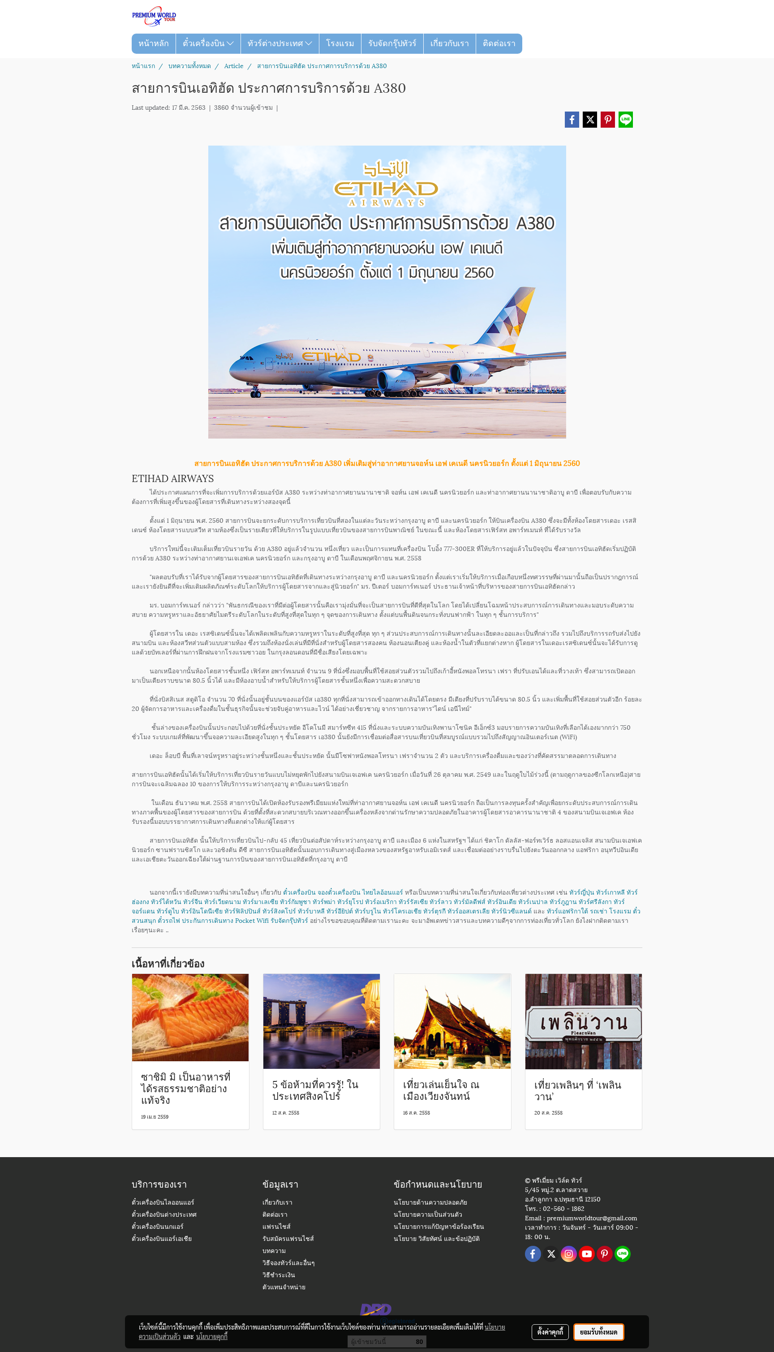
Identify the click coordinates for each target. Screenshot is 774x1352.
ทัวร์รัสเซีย (413, 901)
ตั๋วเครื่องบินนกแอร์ (158, 1227)
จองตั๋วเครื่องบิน (339, 891)
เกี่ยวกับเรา (449, 43)
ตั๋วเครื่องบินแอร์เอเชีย (162, 1239)
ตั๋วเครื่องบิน (205, 43)
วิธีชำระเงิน (278, 1275)
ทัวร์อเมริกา (381, 901)
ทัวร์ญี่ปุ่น (581, 891)
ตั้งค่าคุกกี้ (550, 1332)
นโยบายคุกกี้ (212, 1336)
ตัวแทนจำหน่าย (283, 1287)
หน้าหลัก (153, 43)
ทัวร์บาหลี (311, 910)
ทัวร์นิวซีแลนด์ (511, 910)
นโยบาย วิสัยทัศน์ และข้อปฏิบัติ (437, 1239)
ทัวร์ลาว (441, 901)
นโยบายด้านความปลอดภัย (430, 1203)
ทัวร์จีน (192, 901)
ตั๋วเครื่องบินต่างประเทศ (164, 1215)
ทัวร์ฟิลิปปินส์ (242, 910)
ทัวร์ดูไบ (168, 910)
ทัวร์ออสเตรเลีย (468, 910)
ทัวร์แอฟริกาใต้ (567, 910)
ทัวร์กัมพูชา (295, 901)
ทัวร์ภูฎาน (563, 901)
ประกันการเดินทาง (207, 920)
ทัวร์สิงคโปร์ (279, 910)
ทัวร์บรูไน (368, 910)
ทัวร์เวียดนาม (222, 901)
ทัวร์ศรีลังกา (595, 901)
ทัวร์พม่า (324, 901)
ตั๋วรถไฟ (169, 920)
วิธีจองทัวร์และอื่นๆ (288, 1263)
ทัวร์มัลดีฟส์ (470, 901)
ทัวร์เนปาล (533, 901)
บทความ (274, 1251)
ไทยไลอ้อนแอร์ (382, 891)
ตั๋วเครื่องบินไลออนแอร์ (163, 1203)
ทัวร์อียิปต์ (340, 910)
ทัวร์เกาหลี (610, 891)
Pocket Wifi (252, 920)
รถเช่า (598, 910)
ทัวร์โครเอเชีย (402, 910)
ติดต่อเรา (499, 43)
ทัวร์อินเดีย (501, 901)
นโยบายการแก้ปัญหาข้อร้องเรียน (439, 1227)
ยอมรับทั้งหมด (599, 1332)
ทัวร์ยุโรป (350, 901)
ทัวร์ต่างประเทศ (276, 43)
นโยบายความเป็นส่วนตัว (428, 1215)
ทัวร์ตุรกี (434, 910)
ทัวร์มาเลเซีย (260, 901)
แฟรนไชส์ (276, 1227)
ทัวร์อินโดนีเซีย (202, 910)
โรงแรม (340, 43)
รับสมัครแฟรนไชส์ (288, 1239)
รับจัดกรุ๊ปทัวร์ (392, 43)
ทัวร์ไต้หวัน (166, 901)
